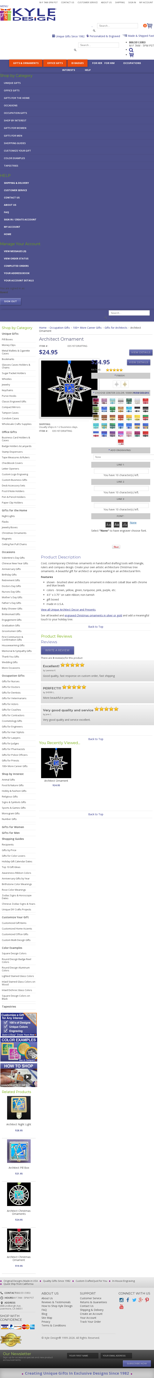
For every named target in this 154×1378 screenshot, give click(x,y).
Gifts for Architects (116, 327)
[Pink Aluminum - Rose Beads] (129, 434)
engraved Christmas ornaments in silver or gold (93, 615)
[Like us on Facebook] (128, 1300)
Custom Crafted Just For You (91, 1281)
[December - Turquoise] (129, 409)
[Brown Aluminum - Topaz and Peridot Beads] (96, 417)
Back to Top (95, 626)
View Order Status (16, 258)
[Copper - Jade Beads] (112, 417)
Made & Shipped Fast (140, 36)
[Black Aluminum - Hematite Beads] (145, 409)
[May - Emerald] (129, 401)
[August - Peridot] (96, 409)
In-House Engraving (123, 1281)
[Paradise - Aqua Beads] (96, 425)
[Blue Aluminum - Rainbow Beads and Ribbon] (145, 425)
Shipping (120, 2)
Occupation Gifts (60, 327)
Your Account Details (19, 280)
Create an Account (91, 1314)
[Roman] (108, 524)
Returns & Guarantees (93, 1302)
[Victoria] (125, 524)
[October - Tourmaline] (112, 409)
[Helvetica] (116, 524)
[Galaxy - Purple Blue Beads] (104, 434)
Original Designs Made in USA (20, 1281)
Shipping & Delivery (16, 183)
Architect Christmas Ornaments (19, 1212)
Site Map (47, 1317)
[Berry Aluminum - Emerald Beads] (137, 434)
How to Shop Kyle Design (57, 1306)
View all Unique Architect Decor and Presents (68, 609)
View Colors (141, 392)
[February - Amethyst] (104, 401)
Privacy (46, 1321)
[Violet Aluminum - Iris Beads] (112, 434)
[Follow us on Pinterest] (147, 1300)
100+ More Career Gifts (87, 327)
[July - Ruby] (145, 401)
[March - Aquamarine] (112, 401)
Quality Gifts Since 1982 (56, 1281)
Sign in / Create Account (20, 219)
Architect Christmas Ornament (19, 1258)
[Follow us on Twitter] (134, 1300)
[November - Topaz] (121, 409)
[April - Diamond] (121, 401)
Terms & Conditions (54, 1325)
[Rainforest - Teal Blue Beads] (112, 425)
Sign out (10, 301)
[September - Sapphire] (104, 409)
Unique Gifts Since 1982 (70, 36)
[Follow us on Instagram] (121, 1300)
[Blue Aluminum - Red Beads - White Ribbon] (96, 434)
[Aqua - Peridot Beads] (104, 425)
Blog (44, 1314)
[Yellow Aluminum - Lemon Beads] (137, 417)
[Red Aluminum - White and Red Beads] (121, 442)
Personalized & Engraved (104, 36)
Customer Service (88, 2)
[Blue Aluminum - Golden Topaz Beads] (137, 425)
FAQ (6, 212)
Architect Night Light (18, 1124)
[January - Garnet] (96, 401)
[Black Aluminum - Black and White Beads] (137, 409)
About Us (106, 2)
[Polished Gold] (125, 384)
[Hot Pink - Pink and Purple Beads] (121, 434)
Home (7, 234)
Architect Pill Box (19, 1167)
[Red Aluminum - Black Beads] (145, 434)
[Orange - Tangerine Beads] (121, 417)
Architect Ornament (56, 780)
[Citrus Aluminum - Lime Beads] (129, 417)
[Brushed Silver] (116, 384)
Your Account (88, 1317)
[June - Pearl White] (137, 401)
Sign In (132, 2)
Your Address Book (16, 273)
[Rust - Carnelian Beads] (104, 417)
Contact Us (67, 2)
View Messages (15, 251)
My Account (146, 2)
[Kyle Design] (28, 14)
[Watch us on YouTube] (121, 1306)
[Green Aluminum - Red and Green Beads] (145, 417)
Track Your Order (90, 1321)
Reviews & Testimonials (56, 1302)
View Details (140, 352)
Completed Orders (16, 265)
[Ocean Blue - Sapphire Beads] (121, 425)
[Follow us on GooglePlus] (140, 1300)
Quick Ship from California (18, 1284)
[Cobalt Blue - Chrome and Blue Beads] (129, 425)
